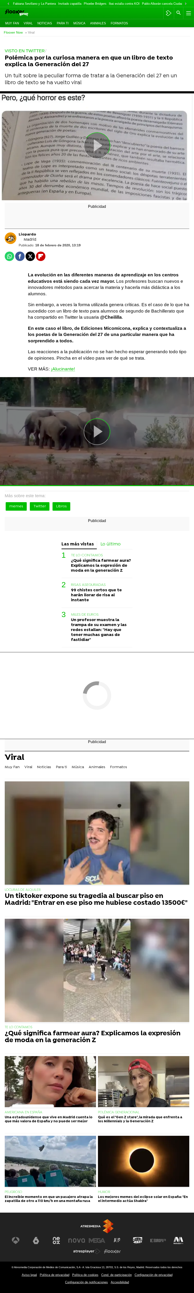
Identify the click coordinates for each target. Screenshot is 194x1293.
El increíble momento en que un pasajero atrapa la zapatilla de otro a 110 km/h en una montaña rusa (49, 1199)
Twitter (39, 506)
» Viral (30, 32)
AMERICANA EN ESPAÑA (23, 1112)
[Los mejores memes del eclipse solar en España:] (143, 1162)
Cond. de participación (116, 1275)
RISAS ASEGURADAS (88, 585)
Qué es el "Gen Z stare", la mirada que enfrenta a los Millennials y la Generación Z (140, 1119)
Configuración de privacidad (153, 1275)
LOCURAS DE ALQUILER (23, 890)
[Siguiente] (185, 4)
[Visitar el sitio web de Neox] (56, 1240)
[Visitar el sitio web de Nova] (76, 1240)
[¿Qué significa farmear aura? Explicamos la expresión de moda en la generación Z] (97, 971)
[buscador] (178, 13)
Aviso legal (29, 1275)
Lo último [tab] (111, 544)
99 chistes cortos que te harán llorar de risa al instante (96, 595)
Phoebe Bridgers (95, 3)
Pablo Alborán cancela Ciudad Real (166, 3)
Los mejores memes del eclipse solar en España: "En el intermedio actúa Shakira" (143, 1199)
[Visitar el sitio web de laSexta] (36, 1240)
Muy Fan (12, 23)
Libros (61, 506)
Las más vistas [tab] (78, 544)
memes (16, 506)
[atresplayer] (168, 13)
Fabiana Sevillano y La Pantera (34, 3)
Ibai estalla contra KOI (124, 3)
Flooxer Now (13, 32)
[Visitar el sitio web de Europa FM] (158, 1240)
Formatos (119, 23)
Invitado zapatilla (69, 3)
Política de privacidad (54, 1275)
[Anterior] (8, 4)
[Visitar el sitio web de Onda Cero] (137, 1240)
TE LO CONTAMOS (87, 555)
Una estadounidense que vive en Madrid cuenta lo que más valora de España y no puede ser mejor (49, 1119)
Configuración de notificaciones (86, 1282)
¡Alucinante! (63, 368)
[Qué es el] (143, 1082)
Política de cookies (85, 1275)
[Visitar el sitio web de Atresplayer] (86, 1251)
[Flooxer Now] (24, 13)
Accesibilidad (120, 1282)
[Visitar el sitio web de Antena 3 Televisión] (15, 1240)
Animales (98, 23)
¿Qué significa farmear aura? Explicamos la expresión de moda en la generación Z (101, 565)
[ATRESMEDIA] (97, 1226)
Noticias (44, 23)
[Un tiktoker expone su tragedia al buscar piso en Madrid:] (97, 833)
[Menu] (188, 13)
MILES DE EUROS (85, 614)
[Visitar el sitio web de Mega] (97, 1240)
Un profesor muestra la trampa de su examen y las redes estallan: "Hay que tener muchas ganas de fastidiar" (99, 630)
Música (79, 23)
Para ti (63, 23)
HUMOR (104, 1192)
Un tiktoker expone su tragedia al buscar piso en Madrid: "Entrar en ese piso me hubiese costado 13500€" (96, 900)
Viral (28, 23)
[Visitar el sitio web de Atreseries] (117, 1240)
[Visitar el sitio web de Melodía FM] (178, 1240)
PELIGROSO (13, 1192)
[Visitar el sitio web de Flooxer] (112, 1251)
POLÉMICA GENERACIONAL (119, 1112)
